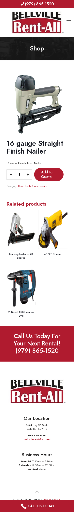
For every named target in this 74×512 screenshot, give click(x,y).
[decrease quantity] (10, 174)
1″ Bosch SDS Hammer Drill (21, 314)
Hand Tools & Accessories (32, 186)
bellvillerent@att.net (37, 439)
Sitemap (46, 500)
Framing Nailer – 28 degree (21, 256)
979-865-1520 (37, 435)
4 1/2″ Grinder (53, 254)
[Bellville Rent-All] (37, 22)
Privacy (57, 500)
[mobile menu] (68, 16)
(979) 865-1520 (39, 4)
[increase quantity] (27, 174)
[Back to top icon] (37, 492)
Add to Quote (46, 174)
